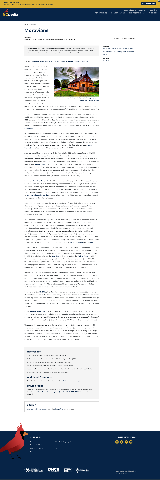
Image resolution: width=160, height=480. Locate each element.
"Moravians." (43, 409)
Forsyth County (40, 164)
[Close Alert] (159, 1)
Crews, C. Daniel (31, 39)
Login (32, 451)
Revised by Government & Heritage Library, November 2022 (56, 39)
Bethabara (49, 61)
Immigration (122, 51)
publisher (79, 52)
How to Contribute (36, 445)
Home (26, 24)
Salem (57, 61)
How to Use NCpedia (37, 448)
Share (124, 38)
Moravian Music (38, 61)
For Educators (118, 13)
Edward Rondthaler (38, 311)
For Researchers (137, 13)
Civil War (42, 292)
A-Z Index (153, 13)
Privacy (57, 445)
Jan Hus (27, 95)
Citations (132, 10)
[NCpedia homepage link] (10, 12)
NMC (126, 473)
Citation (132, 38)
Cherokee (55, 256)
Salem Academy (76, 242)
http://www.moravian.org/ (71, 381)
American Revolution (41, 181)
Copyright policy (129, 471)
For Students (101, 13)
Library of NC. (58, 409)
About (125, 10)
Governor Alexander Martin (37, 195)
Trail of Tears (83, 256)
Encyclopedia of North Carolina (60, 48)
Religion (106, 54)
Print (118, 38)
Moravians (131, 51)
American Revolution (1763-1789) (115, 49)
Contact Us (141, 10)
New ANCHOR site (148, 3)
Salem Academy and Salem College (74, 61)
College (90, 242)
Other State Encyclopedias (64, 442)
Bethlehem (28, 128)
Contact (32, 442)
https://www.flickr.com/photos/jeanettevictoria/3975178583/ (59, 392)
